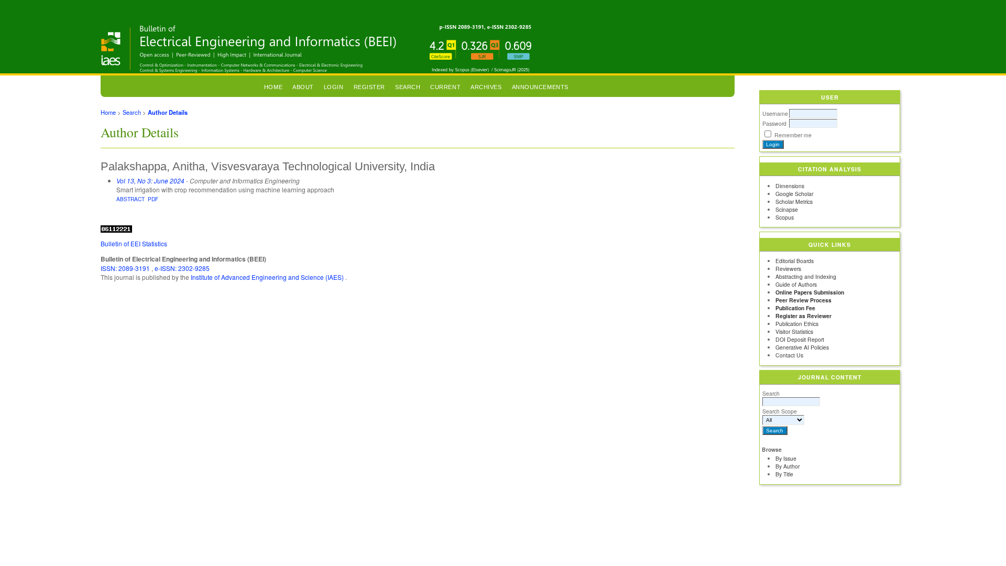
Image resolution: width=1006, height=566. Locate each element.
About (303, 87)
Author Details (168, 112)
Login (334, 87)
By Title (784, 474)
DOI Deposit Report (799, 339)
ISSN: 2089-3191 (126, 268)
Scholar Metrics (794, 201)
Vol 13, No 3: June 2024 (150, 180)
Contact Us (789, 355)
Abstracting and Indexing (805, 276)
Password (774, 123)
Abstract (130, 199)
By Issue (785, 458)
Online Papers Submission (809, 292)
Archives (486, 87)
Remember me (793, 135)
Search (771, 393)
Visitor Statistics (794, 331)
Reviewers (788, 269)
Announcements (540, 87)
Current (445, 87)
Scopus (784, 217)
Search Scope (779, 411)
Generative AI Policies (802, 347)
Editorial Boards (794, 261)
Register (369, 87)
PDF (153, 199)
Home (273, 87)
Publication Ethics (796, 324)
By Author (787, 466)
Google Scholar (794, 194)
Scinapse (786, 209)
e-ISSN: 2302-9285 (182, 268)
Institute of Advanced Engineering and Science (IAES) (268, 277)
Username (775, 113)
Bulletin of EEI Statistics (134, 243)
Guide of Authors (796, 284)
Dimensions (789, 186)
